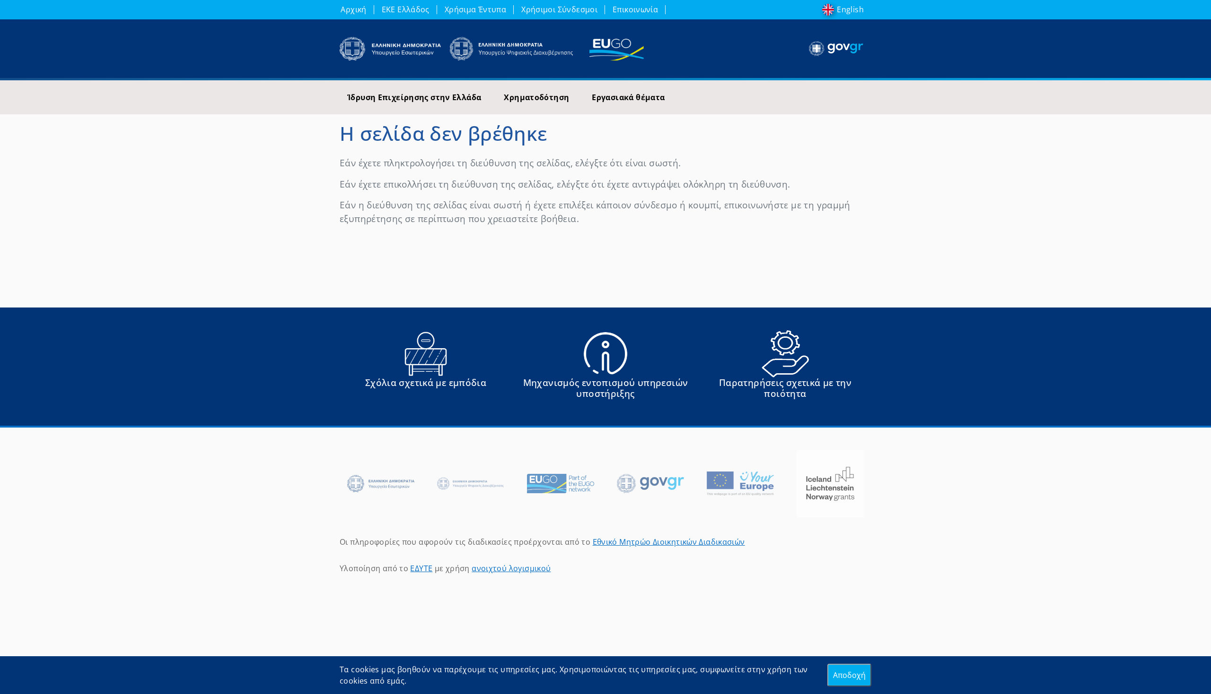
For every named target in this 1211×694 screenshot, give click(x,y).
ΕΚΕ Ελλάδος (406, 9)
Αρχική (353, 9)
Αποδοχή (849, 675)
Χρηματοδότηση (536, 97)
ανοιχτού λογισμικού (511, 568)
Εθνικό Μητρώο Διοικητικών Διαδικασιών (669, 542)
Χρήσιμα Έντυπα (475, 9)
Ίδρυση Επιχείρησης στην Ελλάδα (414, 97)
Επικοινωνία (635, 9)
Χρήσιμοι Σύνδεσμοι (559, 9)
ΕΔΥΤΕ (421, 568)
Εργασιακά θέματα (628, 97)
